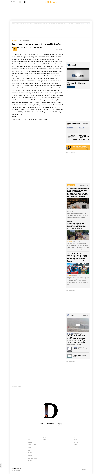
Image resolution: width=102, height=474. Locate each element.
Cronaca (14, 23)
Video (44, 439)
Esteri (29, 439)
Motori (29, 457)
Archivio (85, 65)
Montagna (63, 23)
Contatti (76, 439)
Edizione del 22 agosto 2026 (76, 84)
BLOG (60, 434)
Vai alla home (84, 185)
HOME (13, 434)
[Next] (101, 5)
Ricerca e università (34, 23)
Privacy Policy (77, 441)
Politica (19, 23)
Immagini (45, 441)
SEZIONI (29, 434)
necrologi (83, 23)
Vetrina (85, 123)
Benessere (30, 455)
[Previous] (1, 5)
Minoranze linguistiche (73, 23)
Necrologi (30, 460)
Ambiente (43, 23)
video (88, 23)
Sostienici (76, 437)
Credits (75, 444)
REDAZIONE (77, 434)
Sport (58, 23)
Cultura (53, 23)
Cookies (76, 442)
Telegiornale (71, 86)
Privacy (1, 466)
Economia (25, 23)
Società (48, 23)
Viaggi (29, 453)
